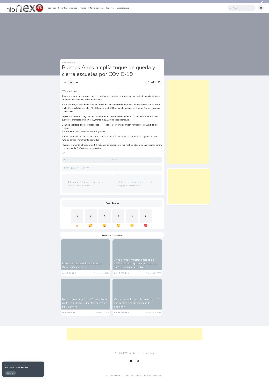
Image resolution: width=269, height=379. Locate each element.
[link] (159, 82)
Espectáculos (123, 8)
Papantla (62, 8)
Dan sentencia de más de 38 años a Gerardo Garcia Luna (82, 265)
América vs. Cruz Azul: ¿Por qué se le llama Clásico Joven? (85, 184)
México (82, 8)
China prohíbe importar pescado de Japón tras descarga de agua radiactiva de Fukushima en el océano (135, 263)
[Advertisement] (188, 122)
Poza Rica (51, 8)
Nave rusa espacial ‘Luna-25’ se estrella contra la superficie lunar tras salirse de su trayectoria (84, 302)
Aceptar (10, 373)
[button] (150, 82)
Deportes (109, 8)
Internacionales (95, 8)
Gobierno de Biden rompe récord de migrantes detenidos (135, 184)
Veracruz (73, 8)
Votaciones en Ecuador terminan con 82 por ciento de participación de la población (136, 302)
